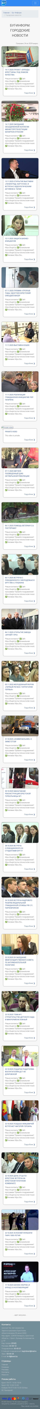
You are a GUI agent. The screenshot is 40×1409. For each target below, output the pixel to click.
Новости (5, 1375)
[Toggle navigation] (35, 3)
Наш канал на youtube (29, 1406)
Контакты (5, 1372)
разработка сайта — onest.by (25, 1404)
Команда (5, 1367)
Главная (6, 13)
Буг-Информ (16, 13)
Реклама (5, 1370)
